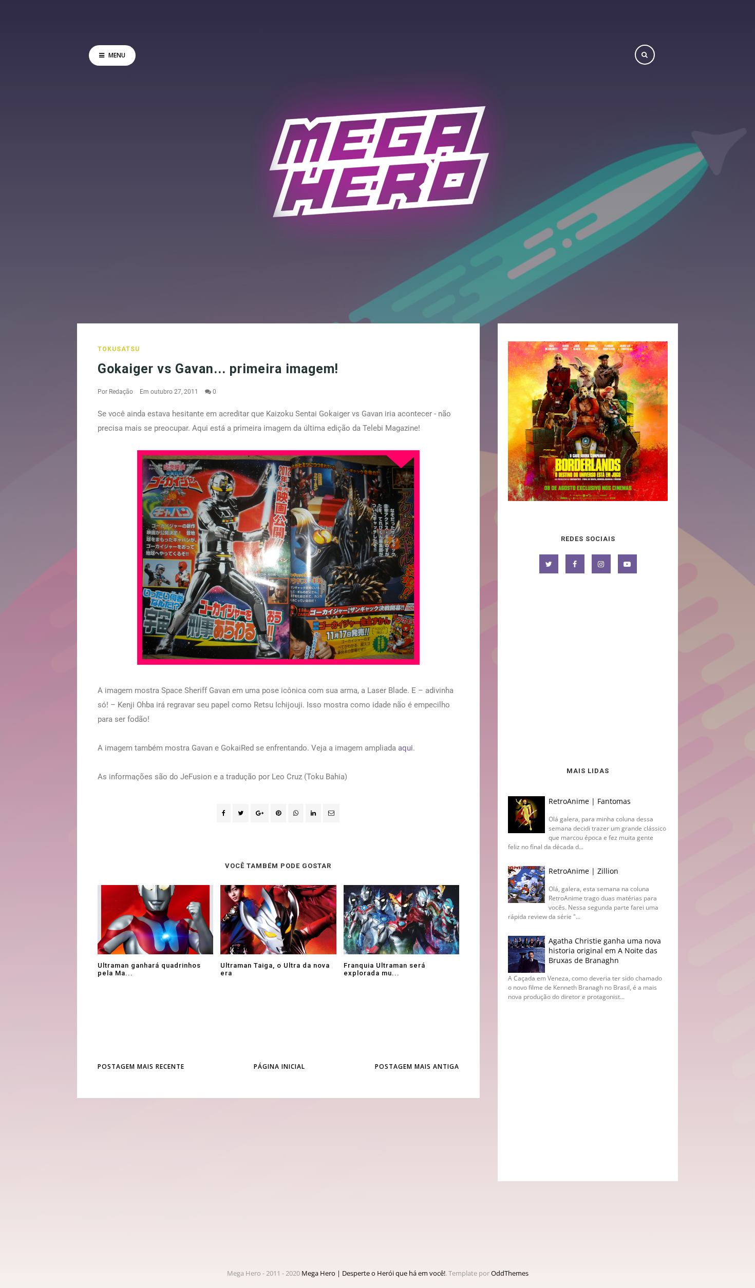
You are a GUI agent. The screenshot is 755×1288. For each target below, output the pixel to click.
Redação (121, 391)
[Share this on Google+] (260, 813)
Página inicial (279, 1066)
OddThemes (509, 1273)
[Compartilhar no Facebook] (224, 813)
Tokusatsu (119, 349)
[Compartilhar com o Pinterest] (331, 813)
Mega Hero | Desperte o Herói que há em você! (373, 1273)
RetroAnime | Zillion (583, 871)
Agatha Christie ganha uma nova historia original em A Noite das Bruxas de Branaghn (605, 950)
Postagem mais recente (141, 1066)
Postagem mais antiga (417, 1066)
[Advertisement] (588, 671)
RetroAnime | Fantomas (590, 801)
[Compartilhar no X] (241, 813)
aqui (405, 748)
